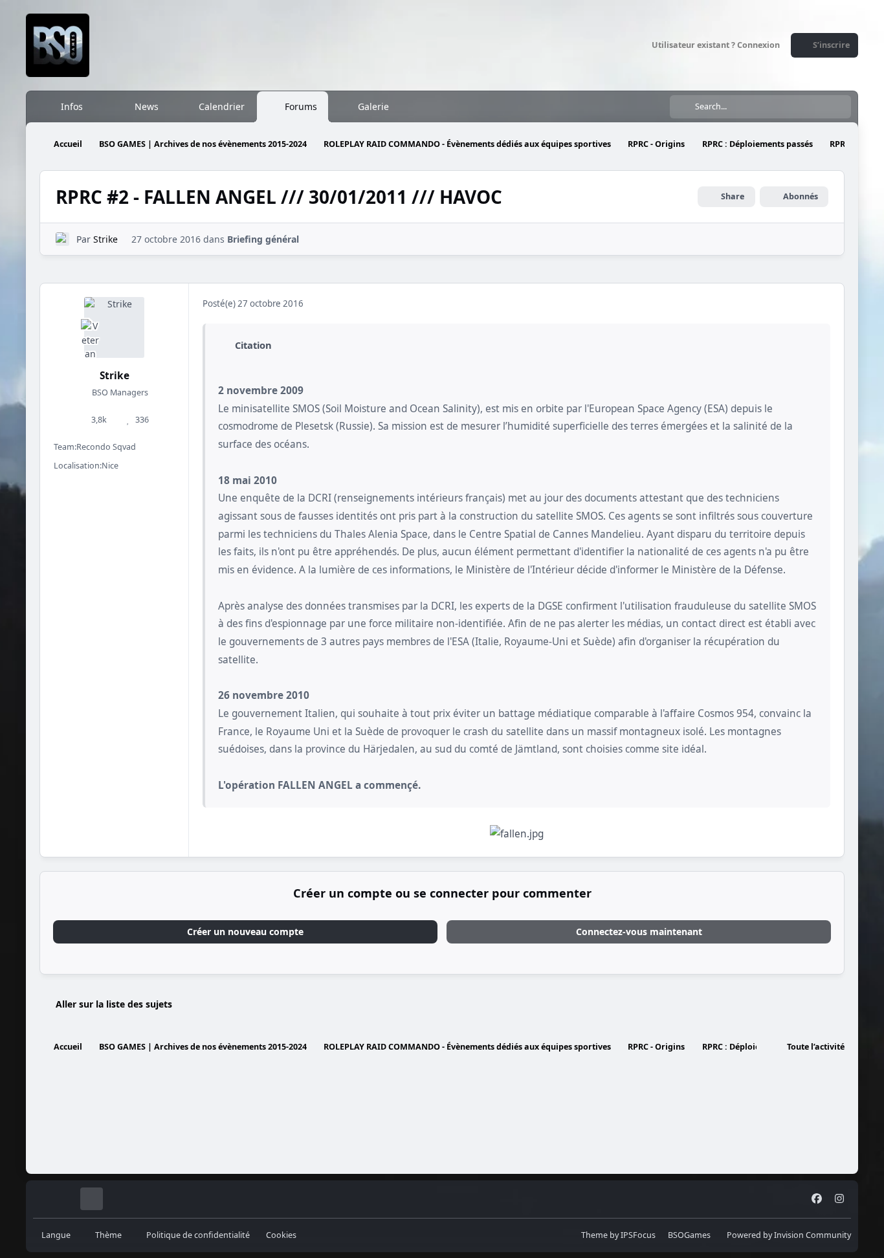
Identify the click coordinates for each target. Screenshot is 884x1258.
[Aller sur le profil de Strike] (62, 239)
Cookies (281, 1235)
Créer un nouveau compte (245, 931)
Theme (594, 1235)
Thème (109, 1235)
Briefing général (263, 239)
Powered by (789, 1235)
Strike (105, 239)
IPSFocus (638, 1235)
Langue (56, 1235)
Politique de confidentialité (198, 1235)
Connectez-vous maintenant (639, 931)
